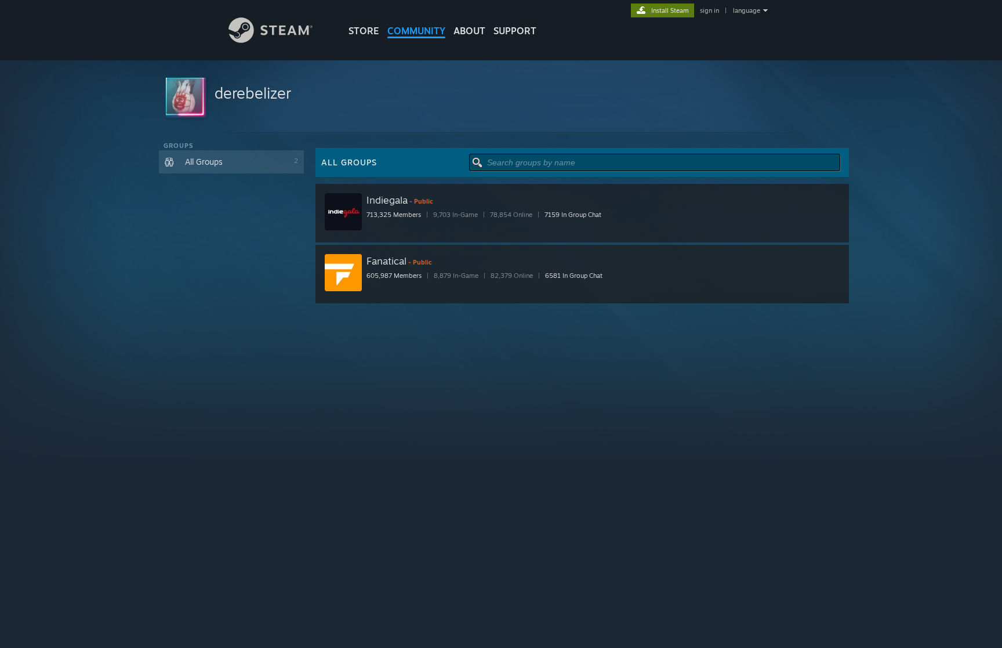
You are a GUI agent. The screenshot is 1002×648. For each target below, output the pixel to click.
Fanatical (386, 261)
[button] (501, 97)
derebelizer (253, 93)
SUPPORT (514, 31)
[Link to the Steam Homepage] (270, 40)
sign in (709, 10)
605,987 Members (394, 275)
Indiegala (387, 200)
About (469, 31)
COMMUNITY (416, 31)
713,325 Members (393, 215)
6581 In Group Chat (573, 275)
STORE (363, 31)
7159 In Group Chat (572, 215)
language (746, 10)
